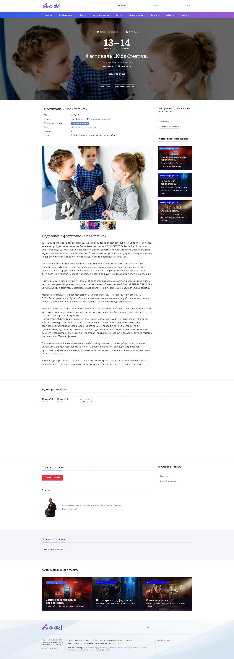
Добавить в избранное (110, 32)
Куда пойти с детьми (124, 86)
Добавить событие (114, 640)
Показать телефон (81, 123)
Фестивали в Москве (53, 549)
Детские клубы (136, 15)
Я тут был (133, 32)
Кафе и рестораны (100, 15)
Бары (82, 15)
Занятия (155, 15)
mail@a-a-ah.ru (104, 650)
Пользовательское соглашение (80, 643)
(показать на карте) (100, 119)
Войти (188, 5)
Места (185, 15)
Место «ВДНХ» (86, 399)
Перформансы (66, 15)
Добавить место (98, 640)
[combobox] (101, 6)
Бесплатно (105, 86)
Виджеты (128, 640)
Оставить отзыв (117, 74)
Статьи (70, 640)
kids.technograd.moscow (83, 127)
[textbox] (101, 4)
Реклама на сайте (82, 640)
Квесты (48, 15)
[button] (151, 148)
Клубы (119, 15)
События (170, 15)
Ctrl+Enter (55, 645)
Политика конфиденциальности (108, 643)
